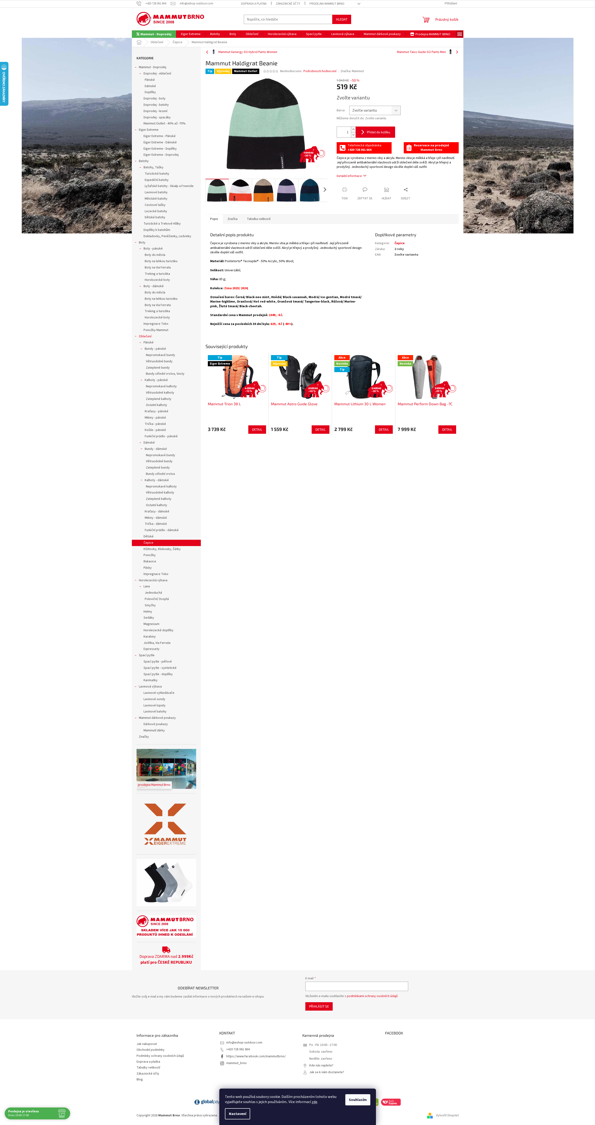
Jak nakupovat (147, 1044)
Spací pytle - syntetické (160, 668)
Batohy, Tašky (153, 167)
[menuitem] (154, 34)
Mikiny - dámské (156, 517)
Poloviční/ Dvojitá (157, 599)
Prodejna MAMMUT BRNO (327, 4)
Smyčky (150, 605)
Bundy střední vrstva (160, 474)
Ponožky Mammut (156, 330)
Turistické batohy (157, 173)
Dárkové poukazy (156, 724)
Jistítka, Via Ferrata (157, 643)
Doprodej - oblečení (157, 73)
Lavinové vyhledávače (159, 693)
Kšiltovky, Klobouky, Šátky (162, 549)
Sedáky (149, 617)
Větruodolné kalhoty (160, 392)
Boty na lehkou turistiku (161, 261)
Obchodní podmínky (151, 1050)
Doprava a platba (254, 4)
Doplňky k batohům (157, 230)
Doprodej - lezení (155, 111)
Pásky (148, 567)
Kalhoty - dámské (157, 480)
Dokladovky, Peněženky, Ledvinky (167, 236)
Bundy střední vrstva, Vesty (165, 373)
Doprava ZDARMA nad (166, 959)
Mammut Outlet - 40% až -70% (165, 123)
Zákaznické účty (288, 4)
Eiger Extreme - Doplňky (160, 148)
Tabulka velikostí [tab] (258, 219)
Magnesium (151, 624)
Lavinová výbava (150, 686)
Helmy (148, 611)
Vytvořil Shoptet (447, 1115)
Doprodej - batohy (156, 104)
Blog (140, 1079)
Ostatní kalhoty (156, 405)
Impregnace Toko (156, 323)
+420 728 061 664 (238, 1049)
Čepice (148, 542)
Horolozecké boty (157, 280)
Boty (142, 242)
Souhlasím (358, 1099)
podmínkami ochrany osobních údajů (372, 996)
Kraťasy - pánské (156, 411)
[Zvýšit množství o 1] (353, 129)
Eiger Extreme (149, 129)
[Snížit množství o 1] (353, 135)
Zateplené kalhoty (158, 399)
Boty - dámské (154, 286)
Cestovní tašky (155, 205)
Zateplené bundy (158, 367)
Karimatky (151, 680)
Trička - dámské (156, 524)
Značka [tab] (232, 219)
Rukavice (150, 561)
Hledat (341, 19)
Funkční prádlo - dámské (162, 530)
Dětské (149, 536)
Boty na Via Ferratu (158, 267)
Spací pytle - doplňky (158, 674)
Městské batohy (156, 198)
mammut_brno (236, 1063)
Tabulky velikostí (148, 1067)
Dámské (150, 86)
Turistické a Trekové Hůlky (162, 223)
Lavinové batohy (156, 192)
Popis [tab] (214, 219)
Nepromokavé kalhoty (161, 386)
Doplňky (150, 92)
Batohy (144, 161)
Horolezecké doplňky (158, 630)
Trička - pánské (155, 424)
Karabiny (150, 636)
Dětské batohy (155, 217)
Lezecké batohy (156, 211)
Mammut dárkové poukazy (157, 718)
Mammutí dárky (154, 730)
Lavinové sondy (154, 699)
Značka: (352, 71)
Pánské (150, 80)
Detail (257, 429)
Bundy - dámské (156, 449)
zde (314, 1101)
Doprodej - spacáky (157, 117)
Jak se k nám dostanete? (326, 1072)
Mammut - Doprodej (152, 67)
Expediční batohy (157, 180)
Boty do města (155, 255)
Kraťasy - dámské (157, 511)
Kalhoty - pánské (156, 380)
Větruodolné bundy (159, 361)
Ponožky (150, 555)
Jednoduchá (153, 592)
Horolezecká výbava (153, 580)
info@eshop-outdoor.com (244, 1042)
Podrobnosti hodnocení (319, 71)
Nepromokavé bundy (160, 355)
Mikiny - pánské (155, 417)
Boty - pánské (153, 248)
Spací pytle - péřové (158, 661)
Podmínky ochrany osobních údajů (160, 1056)
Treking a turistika (157, 274)
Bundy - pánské (155, 348)
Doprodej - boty (155, 98)
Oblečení (145, 336)
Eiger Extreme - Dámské (160, 142)
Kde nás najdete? (321, 1065)
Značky (144, 736)
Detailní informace (349, 176)
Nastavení (237, 1113)
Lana (147, 586)
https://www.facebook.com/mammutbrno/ (256, 1056)
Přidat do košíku (378, 132)
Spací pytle (147, 655)
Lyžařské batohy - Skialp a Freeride (169, 186)
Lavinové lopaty (155, 705)
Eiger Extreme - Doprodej (161, 154)
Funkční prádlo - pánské (161, 436)
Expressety (151, 649)
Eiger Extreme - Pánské (160, 136)
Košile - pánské (155, 430)
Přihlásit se (319, 1006)
